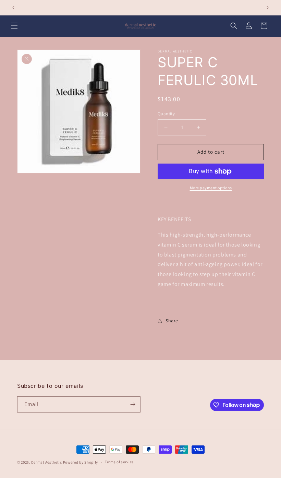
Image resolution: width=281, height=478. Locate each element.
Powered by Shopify (80, 462)
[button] (14, 25)
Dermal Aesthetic (46, 462)
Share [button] (172, 321)
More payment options (211, 187)
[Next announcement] (267, 7)
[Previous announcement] (13, 7)
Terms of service (119, 461)
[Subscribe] (132, 404)
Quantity (166, 114)
